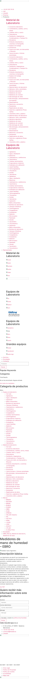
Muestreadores (13, 102)
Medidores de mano (15, 93)
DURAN (8, 507)
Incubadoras (12, 212)
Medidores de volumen (16, 95)
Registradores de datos (16, 108)
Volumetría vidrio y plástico (17, 113)
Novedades (6, 359)
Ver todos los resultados (7, 383)
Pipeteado (12, 218)
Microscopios (13, 216)
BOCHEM (9, 501)
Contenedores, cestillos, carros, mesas (17, 450)
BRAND (8, 503)
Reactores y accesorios (16, 104)
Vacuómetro (12, 221)
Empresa (5, 15)
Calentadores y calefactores (17, 157)
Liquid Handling (13, 167)
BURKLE (8, 505)
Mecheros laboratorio (15, 91)
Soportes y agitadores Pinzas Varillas (17, 494)
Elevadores (12, 40)
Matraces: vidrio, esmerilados (17, 89)
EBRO (7, 509)
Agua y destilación (14, 153)
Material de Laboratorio (13, 21)
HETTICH (9, 518)
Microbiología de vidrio (16, 96)
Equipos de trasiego (15, 45)
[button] (14, 390)
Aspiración (12, 201)
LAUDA (8, 522)
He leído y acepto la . (14, 617)
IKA (7, 516)
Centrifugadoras (14, 208)
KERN (7, 520)
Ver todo (8, 394)
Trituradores (12, 170)
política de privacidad (20, 618)
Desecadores (13, 34)
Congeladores (13, 210)
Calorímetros (13, 159)
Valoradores (12, 174)
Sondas (11, 172)
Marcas (5, 498)
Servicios (5, 357)
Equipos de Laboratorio (13, 146)
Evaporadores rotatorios (16, 163)
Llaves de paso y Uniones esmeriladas (17, 471)
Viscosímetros (13, 223)
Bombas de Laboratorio (16, 204)
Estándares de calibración (16, 165)
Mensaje (2, 610)
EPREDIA (8, 513)
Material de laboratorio (10, 445)
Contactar (6, 361)
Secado (11, 220)
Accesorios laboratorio (16, 27)
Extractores (12, 47)
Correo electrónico (5, 605)
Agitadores (12, 152)
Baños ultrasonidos (14, 203)
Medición (12, 214)
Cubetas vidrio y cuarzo (16, 32)
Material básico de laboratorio (18, 87)
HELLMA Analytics (11, 515)
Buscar (3, 367)
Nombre (2, 599)
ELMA (8, 511)
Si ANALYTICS (10, 530)
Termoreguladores (14, 169)
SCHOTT (8, 526)
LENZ (7, 524)
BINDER (8, 499)
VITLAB (8, 528)
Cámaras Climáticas (15, 206)
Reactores (12, 155)
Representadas (7, 250)
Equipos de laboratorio (10, 392)
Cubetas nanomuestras (16, 161)
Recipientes (12, 106)
